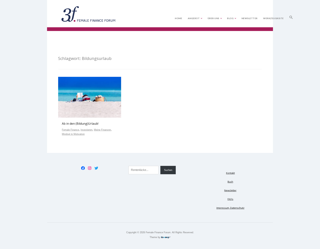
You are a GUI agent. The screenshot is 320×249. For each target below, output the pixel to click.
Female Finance (70, 129)
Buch (230, 181)
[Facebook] (83, 168)
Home (178, 18)
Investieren (86, 129)
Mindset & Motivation (73, 134)
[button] (291, 16)
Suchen (168, 170)
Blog (230, 18)
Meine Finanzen (102, 129)
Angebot (194, 18)
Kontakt (230, 173)
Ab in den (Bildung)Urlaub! (80, 124)
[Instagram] (89, 168)
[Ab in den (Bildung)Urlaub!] (89, 97)
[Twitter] (96, 168)
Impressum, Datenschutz (230, 207)
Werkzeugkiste (273, 18)
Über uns (213, 18)
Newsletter (249, 18)
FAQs (230, 199)
